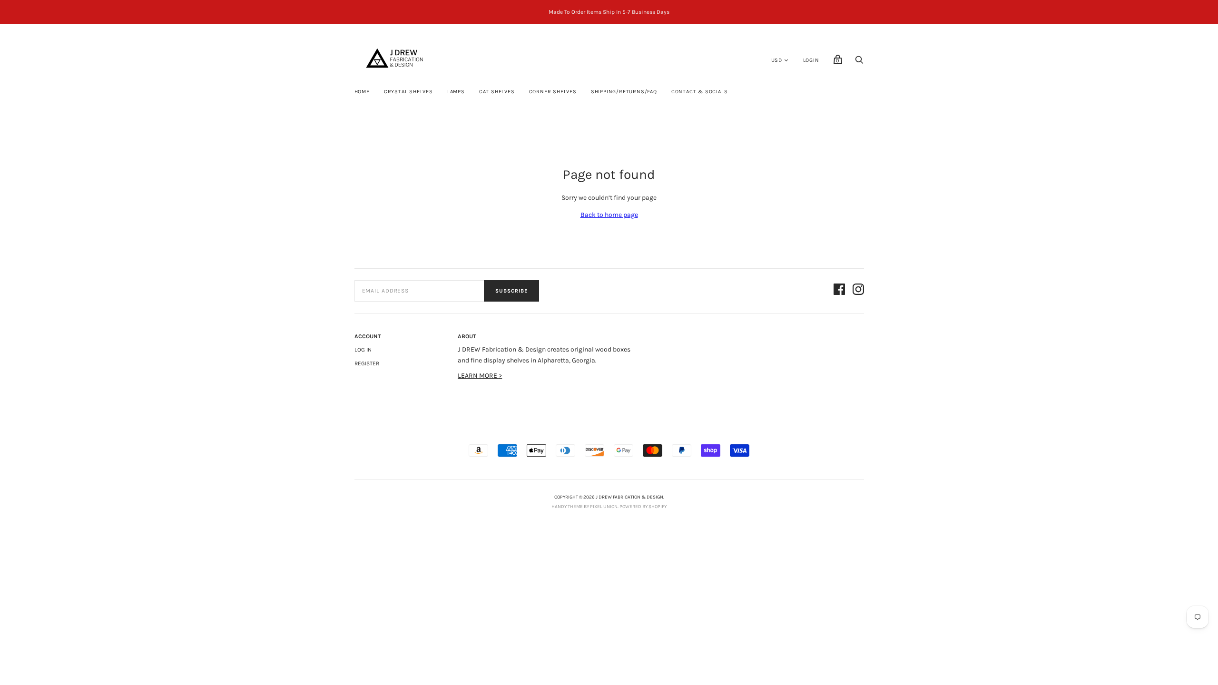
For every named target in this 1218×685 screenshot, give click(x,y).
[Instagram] (858, 291)
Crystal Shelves (408, 91)
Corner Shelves (553, 91)
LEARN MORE (478, 376)
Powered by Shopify (643, 506)
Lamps (456, 91)
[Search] (859, 63)
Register (366, 363)
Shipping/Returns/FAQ (624, 91)
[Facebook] (839, 291)
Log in (363, 349)
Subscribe (511, 291)
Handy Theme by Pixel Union (584, 506)
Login (811, 60)
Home (362, 91)
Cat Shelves (497, 91)
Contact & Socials (699, 91)
